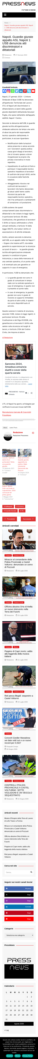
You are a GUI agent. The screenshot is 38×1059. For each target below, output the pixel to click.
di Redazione (7, 337)
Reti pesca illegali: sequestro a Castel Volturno (18, 855)
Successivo (27, 519)
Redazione (8, 55)
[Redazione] (8, 436)
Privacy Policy (21, 1052)
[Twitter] (17, 91)
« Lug (6, 1030)
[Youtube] (33, 91)
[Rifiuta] (35, 1048)
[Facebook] (4, 91)
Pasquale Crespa (12, 746)
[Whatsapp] (12, 91)
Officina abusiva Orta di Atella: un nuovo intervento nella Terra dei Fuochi (19, 609)
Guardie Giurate (10, 511)
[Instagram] (8, 91)
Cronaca (7, 57)
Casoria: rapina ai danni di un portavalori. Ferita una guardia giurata (8, 462)
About (5, 427)
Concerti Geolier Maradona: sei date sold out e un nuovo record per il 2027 (18, 740)
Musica (16, 647)
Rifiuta (17, 1056)
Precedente (11, 519)
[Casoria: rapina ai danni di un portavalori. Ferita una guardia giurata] (9, 453)
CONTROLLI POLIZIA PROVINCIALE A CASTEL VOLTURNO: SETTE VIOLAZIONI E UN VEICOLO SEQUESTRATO (18, 790)
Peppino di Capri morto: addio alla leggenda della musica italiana (18, 654)
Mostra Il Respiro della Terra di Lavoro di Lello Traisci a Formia (18, 819)
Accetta (9, 1056)
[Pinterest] (25, 91)
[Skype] (29, 91)
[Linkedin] (21, 91)
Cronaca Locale (18, 555)
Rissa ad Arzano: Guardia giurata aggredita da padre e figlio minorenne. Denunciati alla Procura (23, 464)
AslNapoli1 (8, 506)
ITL (23, 511)
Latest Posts (13, 427)
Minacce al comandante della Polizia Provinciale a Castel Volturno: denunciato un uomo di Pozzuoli (18, 828)
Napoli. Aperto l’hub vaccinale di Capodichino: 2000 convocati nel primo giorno (9, 490)
